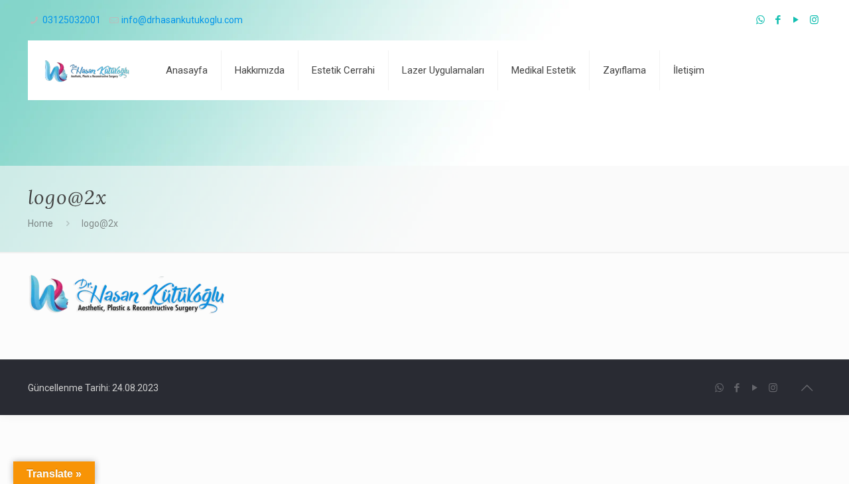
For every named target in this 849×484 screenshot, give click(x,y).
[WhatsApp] (760, 20)
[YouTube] (796, 20)
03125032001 (71, 20)
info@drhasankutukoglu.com (182, 20)
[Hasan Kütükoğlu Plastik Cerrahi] (87, 70)
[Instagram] (814, 20)
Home (40, 223)
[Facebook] (778, 20)
